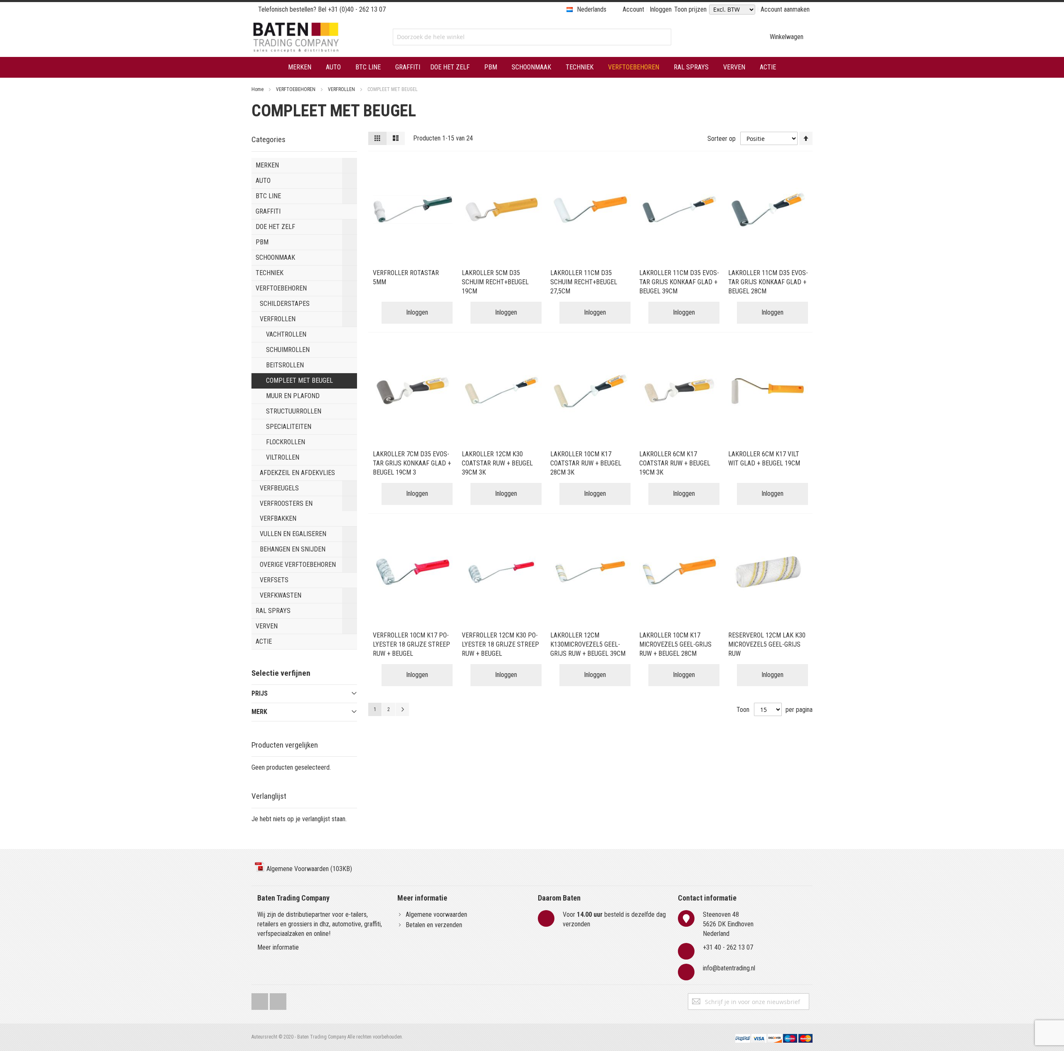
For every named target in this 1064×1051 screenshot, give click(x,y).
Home (258, 89)
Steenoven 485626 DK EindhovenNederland (728, 924)
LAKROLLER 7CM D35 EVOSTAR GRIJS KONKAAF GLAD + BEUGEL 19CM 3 (412, 463)
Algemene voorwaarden (436, 914)
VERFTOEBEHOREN (296, 89)
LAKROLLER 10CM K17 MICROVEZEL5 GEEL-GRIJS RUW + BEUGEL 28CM (675, 644)
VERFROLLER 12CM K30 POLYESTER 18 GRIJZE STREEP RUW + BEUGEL (500, 644)
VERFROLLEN (342, 89)
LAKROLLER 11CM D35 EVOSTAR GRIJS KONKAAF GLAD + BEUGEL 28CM (768, 282)
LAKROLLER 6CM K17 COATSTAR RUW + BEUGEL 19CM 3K (674, 463)
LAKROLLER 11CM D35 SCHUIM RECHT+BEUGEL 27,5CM (583, 282)
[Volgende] (402, 709)
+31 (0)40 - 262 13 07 (357, 9)
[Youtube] (278, 1000)
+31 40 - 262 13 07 (728, 947)
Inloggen (661, 9)
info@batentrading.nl (729, 968)
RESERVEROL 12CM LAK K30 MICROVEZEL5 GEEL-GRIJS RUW (766, 644)
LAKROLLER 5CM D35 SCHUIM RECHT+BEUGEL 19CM (495, 282)
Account (633, 9)
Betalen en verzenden (434, 925)
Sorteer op (721, 139)
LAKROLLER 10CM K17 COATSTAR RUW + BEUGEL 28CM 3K (585, 463)
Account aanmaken (785, 9)
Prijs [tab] (259, 693)
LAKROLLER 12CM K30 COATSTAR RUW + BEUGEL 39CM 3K (497, 463)
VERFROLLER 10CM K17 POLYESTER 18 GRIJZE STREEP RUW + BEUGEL (411, 644)
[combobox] (532, 37)
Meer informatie (278, 947)
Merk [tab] (259, 712)
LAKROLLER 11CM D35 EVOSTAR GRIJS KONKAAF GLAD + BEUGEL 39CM (679, 282)
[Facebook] (259, 1000)
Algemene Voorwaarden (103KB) (308, 869)
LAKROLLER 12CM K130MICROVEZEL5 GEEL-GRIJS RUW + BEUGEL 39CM (588, 644)
